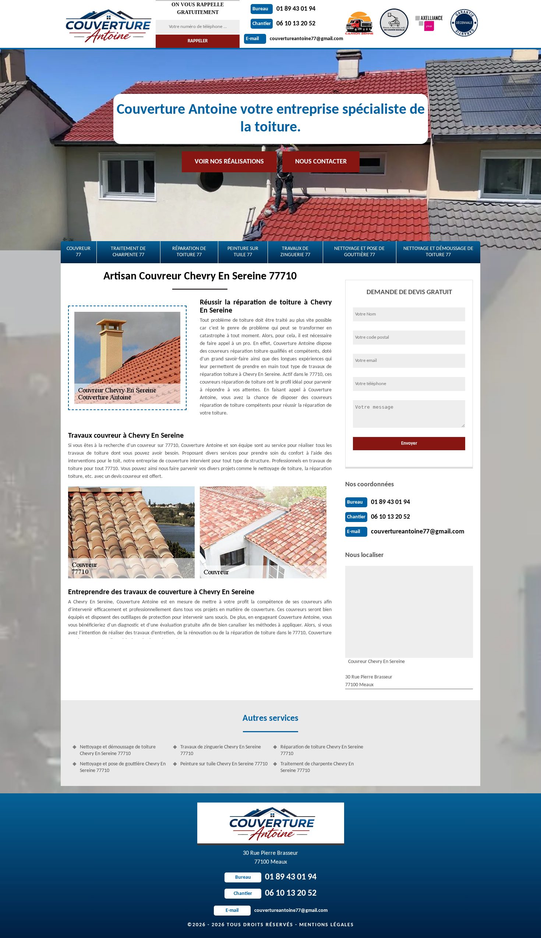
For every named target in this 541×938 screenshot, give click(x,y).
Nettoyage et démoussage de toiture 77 (438, 252)
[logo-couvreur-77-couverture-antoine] (107, 24)
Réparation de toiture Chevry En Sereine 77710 (321, 750)
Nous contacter (321, 161)
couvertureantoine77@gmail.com (294, 39)
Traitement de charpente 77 (128, 252)
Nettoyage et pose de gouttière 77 (359, 252)
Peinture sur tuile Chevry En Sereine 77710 (224, 764)
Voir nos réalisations (229, 161)
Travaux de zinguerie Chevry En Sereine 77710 (220, 750)
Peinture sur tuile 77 (242, 252)
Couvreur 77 (79, 252)
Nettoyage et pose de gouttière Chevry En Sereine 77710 (123, 767)
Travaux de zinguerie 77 (295, 252)
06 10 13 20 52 (283, 23)
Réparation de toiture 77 (189, 252)
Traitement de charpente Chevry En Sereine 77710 (317, 767)
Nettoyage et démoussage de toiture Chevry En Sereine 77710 (118, 750)
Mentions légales (326, 925)
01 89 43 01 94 (283, 9)
